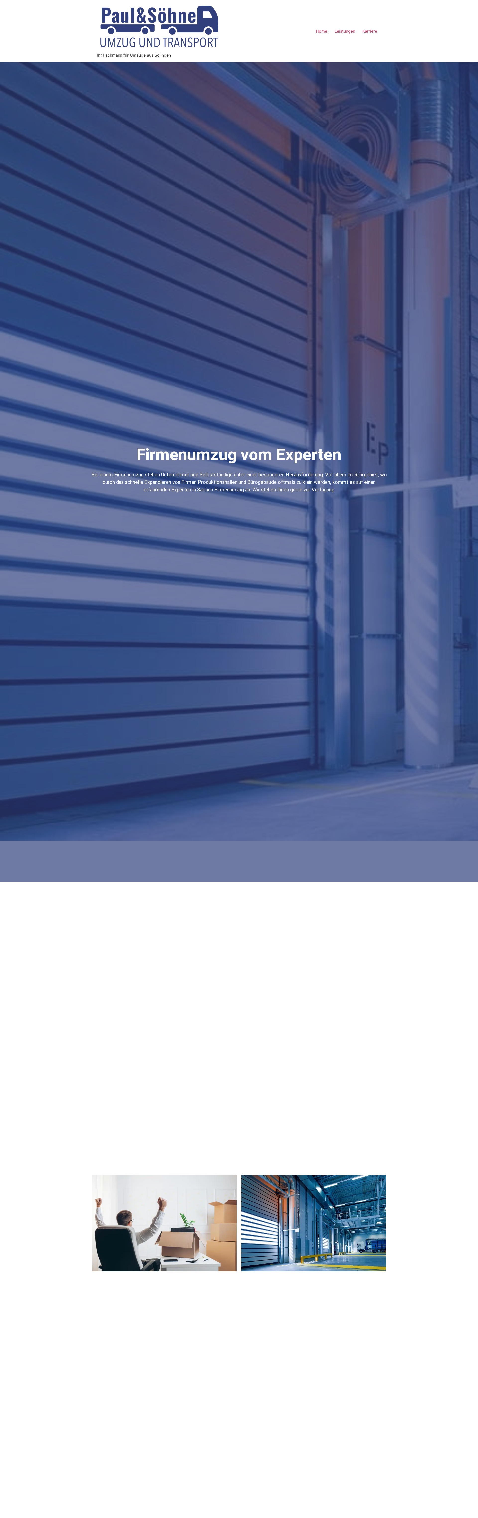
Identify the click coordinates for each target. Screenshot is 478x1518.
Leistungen (345, 31)
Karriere (369, 31)
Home (321, 31)
